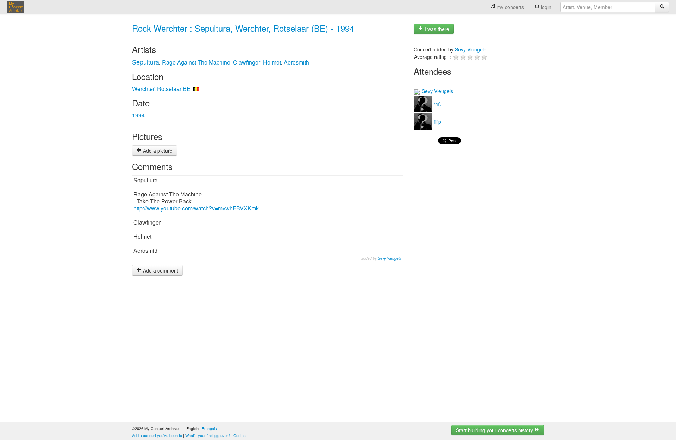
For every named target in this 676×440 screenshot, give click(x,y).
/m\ (436, 104)
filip (436, 121)
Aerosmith (296, 62)
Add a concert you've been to (157, 435)
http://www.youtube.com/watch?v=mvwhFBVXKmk (196, 208)
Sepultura (145, 61)
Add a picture (157, 150)
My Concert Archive (16, 7)
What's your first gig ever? (207, 435)
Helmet (272, 62)
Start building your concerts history (495, 430)
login (545, 7)
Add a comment (160, 270)
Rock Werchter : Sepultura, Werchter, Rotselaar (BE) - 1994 (243, 28)
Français (209, 428)
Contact (240, 435)
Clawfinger (246, 62)
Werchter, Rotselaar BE (161, 89)
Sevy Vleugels (389, 258)
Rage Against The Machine (196, 62)
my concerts (509, 7)
